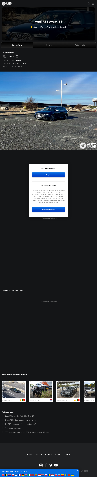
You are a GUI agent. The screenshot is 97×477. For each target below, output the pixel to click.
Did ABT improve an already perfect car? (20, 424)
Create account (48, 209)
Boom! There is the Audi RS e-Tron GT (19, 416)
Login (48, 175)
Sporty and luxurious (13, 428)
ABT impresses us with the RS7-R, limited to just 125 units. (27, 432)
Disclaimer (82, 471)
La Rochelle (16, 63)
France (23, 63)
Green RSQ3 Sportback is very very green (20, 420)
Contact (46, 454)
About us (32, 454)
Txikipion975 (16, 60)
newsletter (62, 454)
